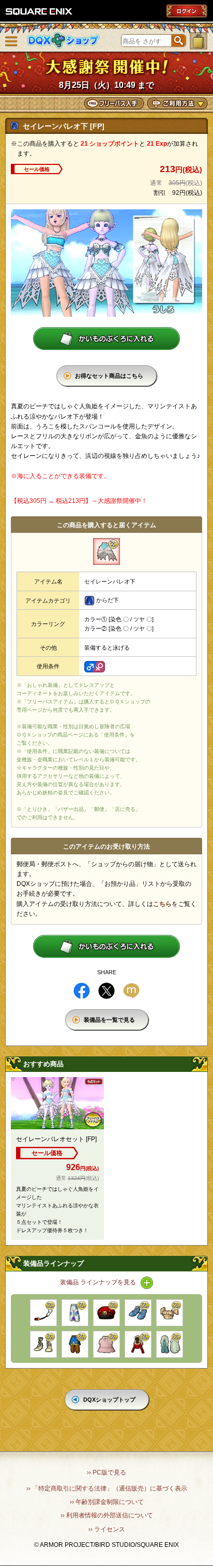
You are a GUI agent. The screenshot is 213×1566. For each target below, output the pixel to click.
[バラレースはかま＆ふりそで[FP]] (169, 1344)
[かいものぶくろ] (198, 41)
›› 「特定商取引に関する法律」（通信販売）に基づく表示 (106, 1488)
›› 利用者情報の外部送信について (106, 1515)
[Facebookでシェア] (81, 990)
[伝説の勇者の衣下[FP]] (75, 1344)
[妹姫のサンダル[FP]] (43, 1344)
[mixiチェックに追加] (131, 990)
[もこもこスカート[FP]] (106, 1344)
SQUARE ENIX (39, 11)
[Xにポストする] (106, 990)
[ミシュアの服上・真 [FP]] (138, 1344)
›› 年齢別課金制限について (107, 1502)
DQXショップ (63, 40)
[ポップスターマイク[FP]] (43, 1313)
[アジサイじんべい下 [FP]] (75, 1313)
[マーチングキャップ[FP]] (106, 1313)
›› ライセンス (106, 1529)
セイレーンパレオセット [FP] (56, 1139)
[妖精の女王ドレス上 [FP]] (169, 1313)
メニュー (11, 41)
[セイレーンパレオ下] (106, 551)
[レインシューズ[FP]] (138, 1313)
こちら (162, 904)
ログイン (186, 11)
